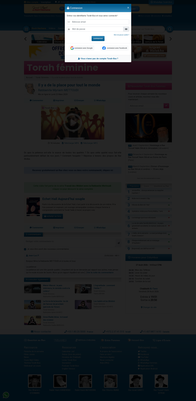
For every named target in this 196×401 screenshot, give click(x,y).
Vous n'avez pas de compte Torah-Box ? (99, 59)
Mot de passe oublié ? (121, 35)
